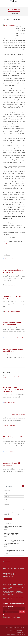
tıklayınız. (5, 243)
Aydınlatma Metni (8, 510)
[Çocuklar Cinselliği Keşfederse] (14, 456)
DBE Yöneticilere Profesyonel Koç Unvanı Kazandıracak (13, 389)
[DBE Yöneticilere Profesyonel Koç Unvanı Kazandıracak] (14, 380)
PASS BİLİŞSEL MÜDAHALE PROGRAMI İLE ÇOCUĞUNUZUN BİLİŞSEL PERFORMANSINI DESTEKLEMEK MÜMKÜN (13, 593)
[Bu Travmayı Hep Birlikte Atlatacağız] (14, 263)
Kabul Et (14, 634)
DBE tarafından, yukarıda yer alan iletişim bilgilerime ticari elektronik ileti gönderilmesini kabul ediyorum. (13, 515)
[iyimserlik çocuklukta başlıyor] (14, 289)
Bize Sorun (8, 519)
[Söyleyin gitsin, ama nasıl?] (14, 407)
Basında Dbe (16, 13)
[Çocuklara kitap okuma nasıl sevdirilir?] (14, 316)
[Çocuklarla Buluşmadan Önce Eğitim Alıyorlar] (14, 342)
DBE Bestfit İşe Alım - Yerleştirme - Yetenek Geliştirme (14, 584)
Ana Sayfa (11, 13)
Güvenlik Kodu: (8, 606)
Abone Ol (22, 612)
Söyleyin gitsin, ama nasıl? (14, 414)
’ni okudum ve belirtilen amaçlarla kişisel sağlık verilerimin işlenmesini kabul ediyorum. (13, 512)
